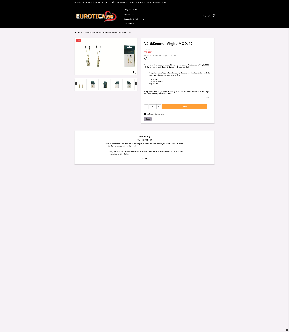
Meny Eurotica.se (130, 9)
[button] (205, 16)
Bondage (89, 32)
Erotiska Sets (129, 15)
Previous (76, 83)
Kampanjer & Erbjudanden (134, 19)
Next (136, 83)
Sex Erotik (81, 32)
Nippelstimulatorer (101, 32)
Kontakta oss (129, 23)
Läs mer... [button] (207, 97)
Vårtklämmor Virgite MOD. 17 (120, 32)
